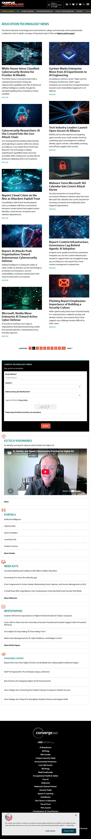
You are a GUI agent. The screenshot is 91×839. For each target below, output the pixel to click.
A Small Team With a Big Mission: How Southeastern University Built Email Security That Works (43, 591)
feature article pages (65, 33)
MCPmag (45, 768)
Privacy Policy (23, 400)
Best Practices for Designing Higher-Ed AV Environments (27, 681)
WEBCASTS (11, 566)
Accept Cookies (69, 831)
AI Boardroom (45, 747)
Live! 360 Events (45, 765)
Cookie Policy (70, 825)
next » (69, 348)
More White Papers (12, 645)
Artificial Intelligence (12, 519)
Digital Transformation (65, 11)
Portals (10, 514)
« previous (22, 348)
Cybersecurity (9, 526)
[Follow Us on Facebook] (77, 4)
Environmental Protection (45, 761)
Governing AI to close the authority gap (20, 577)
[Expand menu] (88, 4)
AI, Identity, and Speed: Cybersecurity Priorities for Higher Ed (29, 445)
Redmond (45, 783)
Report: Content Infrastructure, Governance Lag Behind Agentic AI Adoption (69, 245)
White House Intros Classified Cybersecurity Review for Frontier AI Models (20, 71)
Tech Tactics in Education (45, 800)
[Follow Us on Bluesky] (73, 4)
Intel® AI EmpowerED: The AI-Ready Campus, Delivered (26, 672)
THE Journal (46, 807)
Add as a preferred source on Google (56, 4)
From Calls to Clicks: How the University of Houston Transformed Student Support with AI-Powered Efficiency (45, 623)
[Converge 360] (45, 733)
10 (63, 348)
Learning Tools (10, 539)
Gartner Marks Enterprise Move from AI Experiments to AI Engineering (68, 71)
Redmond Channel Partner (45, 786)
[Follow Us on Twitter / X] (70, 4)
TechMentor (46, 797)
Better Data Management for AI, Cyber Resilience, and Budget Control (33, 638)
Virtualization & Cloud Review (45, 811)
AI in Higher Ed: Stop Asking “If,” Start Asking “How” (25, 631)
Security (80, 11)
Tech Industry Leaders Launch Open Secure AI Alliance (68, 129)
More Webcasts (10, 598)
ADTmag (45, 751)
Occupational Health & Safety (45, 775)
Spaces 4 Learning (45, 793)
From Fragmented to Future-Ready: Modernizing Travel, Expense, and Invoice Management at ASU (45, 584)
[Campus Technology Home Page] (13, 4)
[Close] (75, 815)
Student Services (11, 546)
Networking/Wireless (45, 11)
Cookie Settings (50, 831)
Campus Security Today (45, 758)
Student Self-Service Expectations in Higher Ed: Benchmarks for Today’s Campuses (38, 615)
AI (18, 11)
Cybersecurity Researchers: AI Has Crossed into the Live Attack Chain (21, 133)
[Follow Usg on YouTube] (80, 4)
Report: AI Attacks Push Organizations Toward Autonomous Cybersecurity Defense (19, 256)
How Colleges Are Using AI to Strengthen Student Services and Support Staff (36, 699)
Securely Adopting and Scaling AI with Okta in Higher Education (30, 570)
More (6, 501)
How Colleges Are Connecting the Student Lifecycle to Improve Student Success (37, 690)
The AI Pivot (45, 804)
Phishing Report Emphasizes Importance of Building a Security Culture (67, 304)
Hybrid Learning (28, 11)
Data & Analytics (11, 532)
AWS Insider (45, 754)
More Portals (9, 553)
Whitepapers (13, 611)
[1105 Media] (45, 742)
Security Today (45, 790)
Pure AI (46, 779)
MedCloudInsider (45, 772)
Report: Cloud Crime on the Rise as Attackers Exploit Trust (21, 196)
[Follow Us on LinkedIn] (67, 4)
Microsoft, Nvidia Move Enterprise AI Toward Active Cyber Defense (19, 316)
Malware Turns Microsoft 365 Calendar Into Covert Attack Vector (67, 186)
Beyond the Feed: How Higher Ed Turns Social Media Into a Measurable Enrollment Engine (41, 662)
